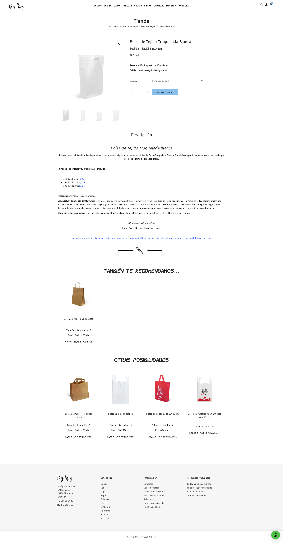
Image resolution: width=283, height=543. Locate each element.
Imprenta (171, 6)
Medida (133, 81)
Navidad (105, 518)
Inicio (110, 26)
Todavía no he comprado (199, 483)
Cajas (117, 6)
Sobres (108, 6)
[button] (119, 44)
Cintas (147, 6)
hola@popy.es (68, 505)
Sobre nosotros (151, 487)
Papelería (183, 6)
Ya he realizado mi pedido (199, 487)
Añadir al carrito (165, 92)
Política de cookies (153, 506)
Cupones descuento (197, 495)
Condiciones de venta (154, 491)
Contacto (148, 483)
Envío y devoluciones (154, 495)
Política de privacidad (154, 502)
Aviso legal (149, 499)
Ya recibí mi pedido (196, 491)
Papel (126, 6)
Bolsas (98, 6)
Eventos (105, 514)
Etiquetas (136, 6)
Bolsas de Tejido (131, 26)
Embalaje (159, 6)
